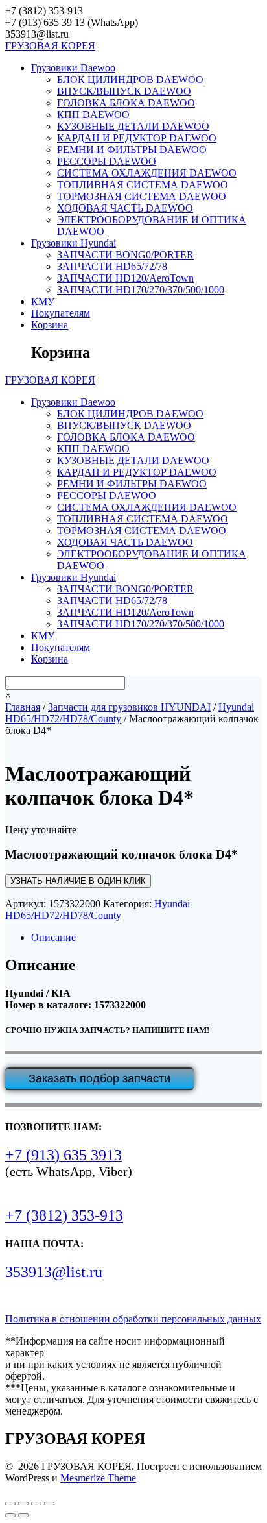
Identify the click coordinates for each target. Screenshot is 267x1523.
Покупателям (60, 313)
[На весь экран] (23, 1503)
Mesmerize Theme (98, 1477)
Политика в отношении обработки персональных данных (133, 1318)
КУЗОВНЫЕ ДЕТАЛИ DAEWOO (133, 126)
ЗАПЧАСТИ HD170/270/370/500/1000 (140, 289)
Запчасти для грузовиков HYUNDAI (129, 707)
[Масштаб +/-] (10, 1503)
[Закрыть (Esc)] (49, 1503)
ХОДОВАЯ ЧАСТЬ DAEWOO (125, 207)
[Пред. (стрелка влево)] (10, 1515)
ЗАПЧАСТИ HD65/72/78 (112, 266)
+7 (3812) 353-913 (64, 1215)
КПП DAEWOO (93, 114)
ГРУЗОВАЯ (50, 45)
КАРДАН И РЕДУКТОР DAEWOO (136, 137)
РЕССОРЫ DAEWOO (106, 161)
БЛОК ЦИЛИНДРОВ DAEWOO (130, 79)
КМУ (42, 301)
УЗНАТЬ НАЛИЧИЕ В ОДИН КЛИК (78, 881)
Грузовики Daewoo (73, 67)
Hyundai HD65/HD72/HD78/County (97, 909)
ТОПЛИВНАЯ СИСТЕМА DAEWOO (142, 184)
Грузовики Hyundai (73, 243)
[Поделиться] (36, 1503)
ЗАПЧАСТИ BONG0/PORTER (125, 254)
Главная (22, 707)
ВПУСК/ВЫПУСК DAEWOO (124, 91)
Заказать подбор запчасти (99, 1078)
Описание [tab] (53, 937)
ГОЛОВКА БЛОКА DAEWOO (126, 102)
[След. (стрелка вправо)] (23, 1515)
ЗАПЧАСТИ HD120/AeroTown (125, 278)
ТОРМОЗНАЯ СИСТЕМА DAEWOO (141, 196)
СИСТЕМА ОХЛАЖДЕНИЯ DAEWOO (147, 172)
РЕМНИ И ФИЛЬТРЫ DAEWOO (132, 149)
